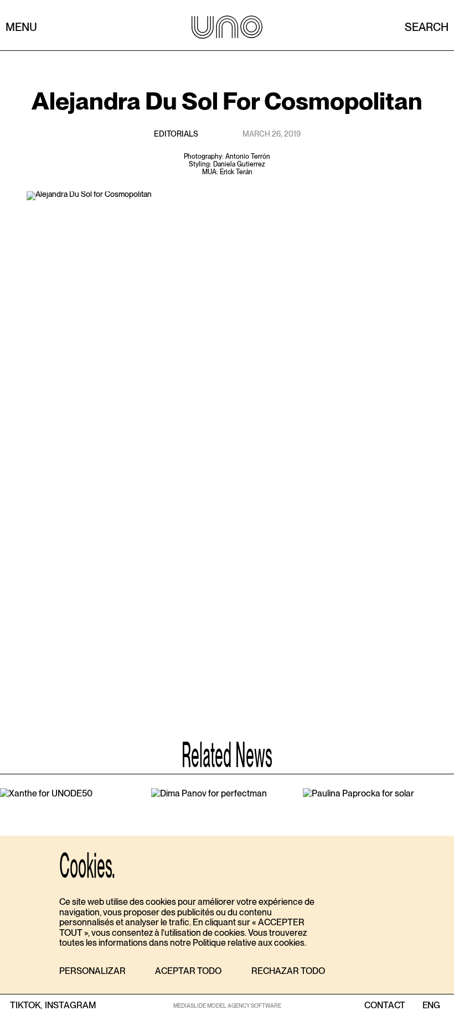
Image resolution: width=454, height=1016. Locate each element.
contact (384, 1005)
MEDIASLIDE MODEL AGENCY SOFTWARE (227, 1005)
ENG (431, 1005)
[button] (92, 971)
